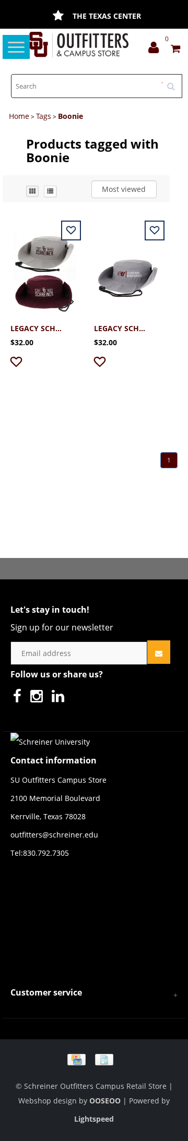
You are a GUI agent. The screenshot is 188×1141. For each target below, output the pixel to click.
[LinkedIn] (60, 698)
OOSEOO (105, 1101)
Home (19, 116)
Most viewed (124, 189)
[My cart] (175, 49)
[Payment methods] (94, 1059)
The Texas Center (107, 16)
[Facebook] (20, 698)
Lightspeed (94, 1119)
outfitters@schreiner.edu (54, 835)
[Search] (174, 82)
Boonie (70, 116)
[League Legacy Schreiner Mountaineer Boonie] (128, 266)
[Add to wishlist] (17, 363)
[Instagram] (39, 698)
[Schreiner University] (79, 44)
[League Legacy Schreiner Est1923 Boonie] (44, 266)
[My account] (156, 49)
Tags (43, 116)
